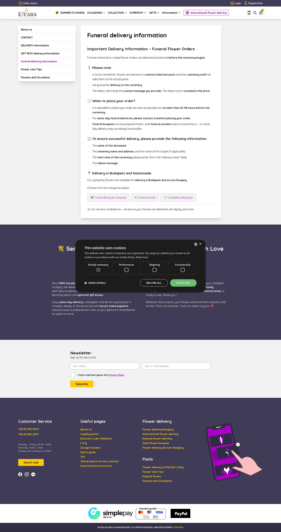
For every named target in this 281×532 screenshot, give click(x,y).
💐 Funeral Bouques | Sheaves (108, 197)
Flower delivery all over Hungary (163, 447)
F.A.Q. (83, 443)
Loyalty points (89, 434)
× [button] (200, 244)
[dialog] (140, 266)
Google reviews (90, 447)
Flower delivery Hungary (157, 429)
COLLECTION (116, 12)
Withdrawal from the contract (99, 461)
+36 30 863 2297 (28, 434)
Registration (255, 3)
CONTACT (27, 37)
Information (169, 12)
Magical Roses (151, 476)
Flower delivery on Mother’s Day (162, 467)
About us (26, 29)
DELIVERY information (35, 45)
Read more (142, 257)
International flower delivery (209, 12)
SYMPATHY (136, 12)
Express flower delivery (157, 438)
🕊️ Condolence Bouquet (178, 197)
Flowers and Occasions (35, 77)
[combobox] (195, 244)
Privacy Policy (116, 375)
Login (238, 3)
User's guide (88, 452)
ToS (82, 456)
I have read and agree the (100, 375)
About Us (86, 429)
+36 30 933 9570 (28, 429)
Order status (30, 3)
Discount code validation (96, 438)
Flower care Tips (31, 69)
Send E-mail (31, 462)
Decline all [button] (153, 282)
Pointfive (178, 527)
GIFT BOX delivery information (40, 53)
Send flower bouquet (155, 443)
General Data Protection (96, 466)
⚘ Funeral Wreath (145, 197)
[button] (95, 283)
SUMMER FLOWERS (72, 12)
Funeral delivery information (39, 61)
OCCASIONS (94, 12)
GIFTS (152, 12)
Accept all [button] (183, 282)
